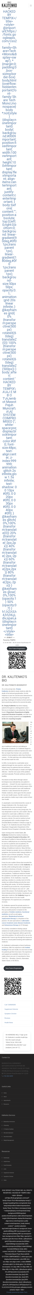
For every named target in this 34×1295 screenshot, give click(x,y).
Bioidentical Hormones (9, 1121)
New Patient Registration (17, 648)
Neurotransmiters (8, 1136)
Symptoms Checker (8, 1176)
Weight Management (9, 1140)
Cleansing (6, 1125)
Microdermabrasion (8, 1132)
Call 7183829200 (10, 1005)
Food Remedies (8, 1165)
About (5, 1096)
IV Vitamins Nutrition (9, 1129)
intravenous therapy (11, 925)
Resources (6, 1104)
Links (5, 1169)
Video (5, 1180)
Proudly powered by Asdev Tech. (17, 1292)
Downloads (6, 1157)
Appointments (7, 1100)
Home (5, 1093)
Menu (30, 5)
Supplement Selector (11, 1009)
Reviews (7, 1018)
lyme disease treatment (22, 923)
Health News (9, 1022)
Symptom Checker (10, 1013)
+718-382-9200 (8, 1076)
